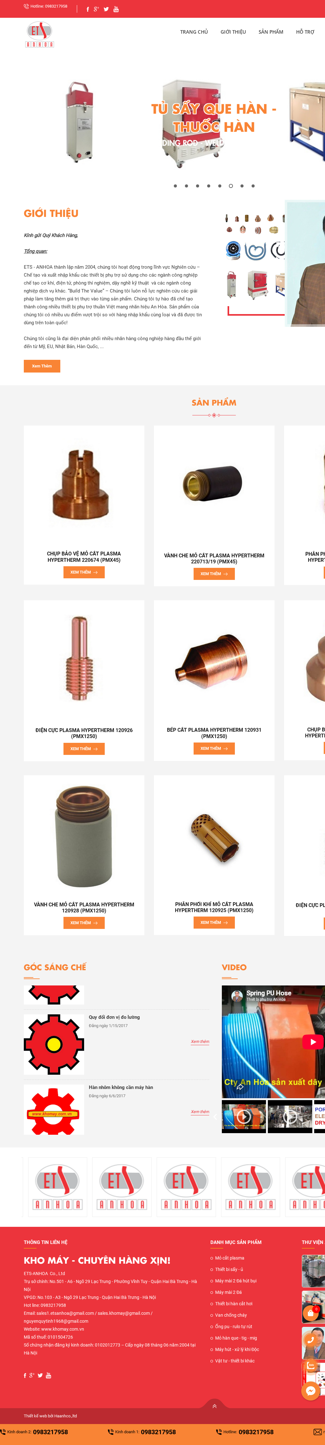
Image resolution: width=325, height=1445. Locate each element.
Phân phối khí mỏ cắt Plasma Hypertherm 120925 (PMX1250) (214, 907)
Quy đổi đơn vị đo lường (114, 1017)
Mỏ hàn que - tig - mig (236, 1338)
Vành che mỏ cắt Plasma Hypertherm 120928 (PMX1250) (84, 908)
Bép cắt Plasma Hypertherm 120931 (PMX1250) (214, 733)
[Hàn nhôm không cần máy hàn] (54, 1088)
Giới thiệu (233, 32)
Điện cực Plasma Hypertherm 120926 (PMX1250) (84, 733)
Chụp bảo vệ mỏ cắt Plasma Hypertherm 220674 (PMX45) (84, 557)
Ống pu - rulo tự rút (233, 1326)
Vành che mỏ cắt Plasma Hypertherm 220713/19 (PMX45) (214, 559)
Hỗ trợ (305, 32)
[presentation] (215, 1116)
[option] (116, 1047)
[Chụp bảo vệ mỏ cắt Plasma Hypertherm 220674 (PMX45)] (84, 484)
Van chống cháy (231, 1315)
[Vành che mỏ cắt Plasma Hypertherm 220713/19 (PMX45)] (214, 485)
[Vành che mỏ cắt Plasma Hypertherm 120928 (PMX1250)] (84, 834)
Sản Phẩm (271, 32)
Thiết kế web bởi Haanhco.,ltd (50, 1416)
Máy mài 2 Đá (228, 1292)
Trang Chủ (194, 32)
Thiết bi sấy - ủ (229, 1269)
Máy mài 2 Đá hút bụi (235, 1280)
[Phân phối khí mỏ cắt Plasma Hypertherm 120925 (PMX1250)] (214, 834)
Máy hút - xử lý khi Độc (237, 1349)
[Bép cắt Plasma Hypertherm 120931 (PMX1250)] (214, 660)
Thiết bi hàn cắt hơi (233, 1303)
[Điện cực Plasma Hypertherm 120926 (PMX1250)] (84, 660)
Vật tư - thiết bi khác (235, 1360)
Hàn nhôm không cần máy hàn (121, 1087)
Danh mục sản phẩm (236, 1242)
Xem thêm (42, 366)
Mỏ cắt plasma (229, 1257)
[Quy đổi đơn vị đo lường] (54, 1018)
